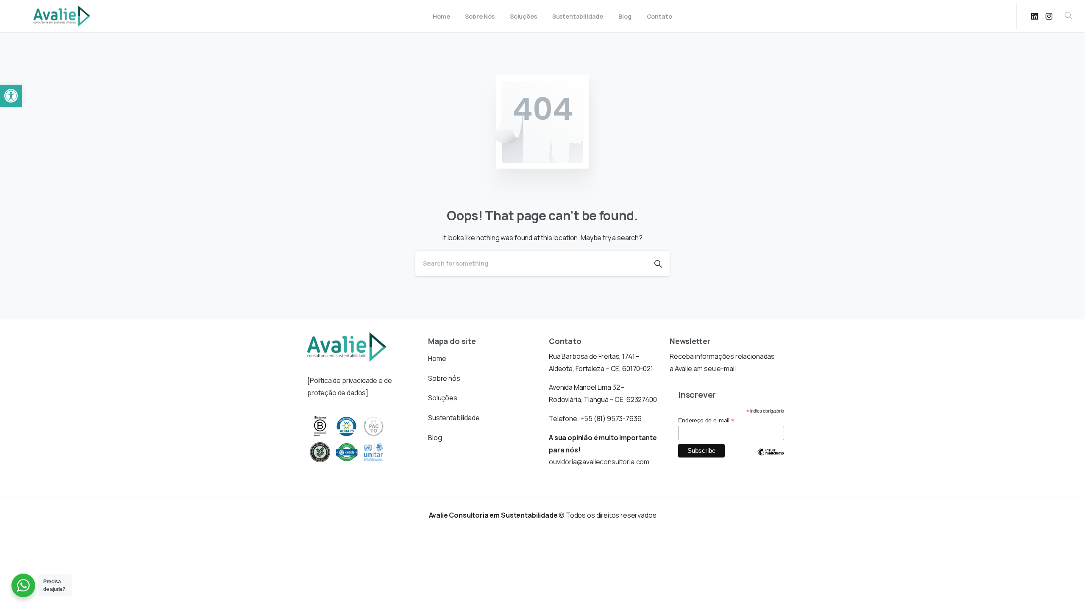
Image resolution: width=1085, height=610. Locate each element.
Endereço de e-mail (706, 420)
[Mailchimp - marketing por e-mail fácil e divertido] (770, 458)
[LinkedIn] (1034, 16)
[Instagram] (1049, 16)
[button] (11, 96)
